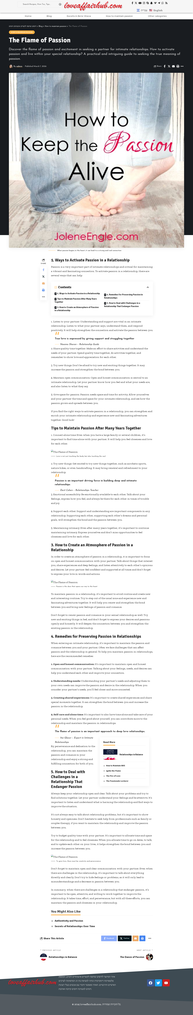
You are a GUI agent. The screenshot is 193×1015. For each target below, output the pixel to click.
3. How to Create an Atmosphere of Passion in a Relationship (77, 309)
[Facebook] (132, 3)
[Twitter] (136, 3)
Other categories (157, 16)
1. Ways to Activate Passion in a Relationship (78, 293)
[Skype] (147, 3)
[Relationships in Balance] (110, 754)
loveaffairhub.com (90, 1004)
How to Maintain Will (115, 765)
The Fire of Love (113, 776)
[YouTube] (140, 3)
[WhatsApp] (162, 3)
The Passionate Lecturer (117, 781)
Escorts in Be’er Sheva (79, 16)
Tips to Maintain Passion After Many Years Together (76, 300)
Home (28, 16)
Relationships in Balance (131, 754)
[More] (182, 66)
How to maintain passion (119, 16)
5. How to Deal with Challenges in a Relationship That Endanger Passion (122, 305)
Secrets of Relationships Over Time (75, 926)
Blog (49, 16)
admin (19, 66)
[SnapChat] (151, 3)
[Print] (178, 66)
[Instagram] (144, 3)
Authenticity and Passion (69, 920)
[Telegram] (159, 3)
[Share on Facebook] (165, 66)
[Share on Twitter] (169, 66)
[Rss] (166, 3)
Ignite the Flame (113, 771)
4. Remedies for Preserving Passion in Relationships (123, 296)
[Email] (173, 66)
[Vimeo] (155, 3)
